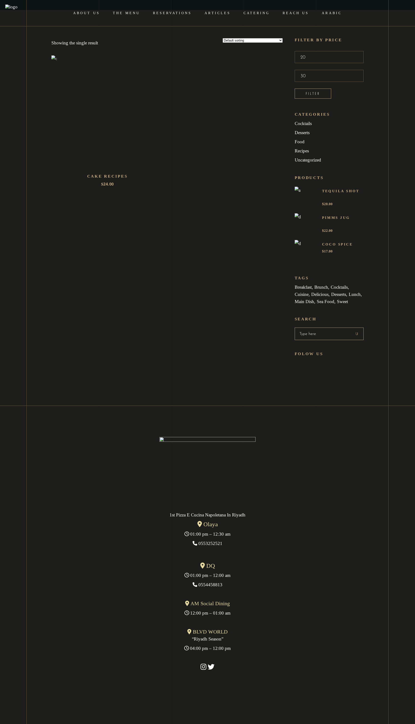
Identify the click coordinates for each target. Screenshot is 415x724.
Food (300, 141)
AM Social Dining (209, 603)
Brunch (321, 287)
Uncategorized (308, 159)
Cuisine (302, 294)
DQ (210, 565)
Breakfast (303, 287)
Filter (313, 93)
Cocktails (303, 123)
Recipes (302, 150)
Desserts (302, 132)
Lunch (355, 294)
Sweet (342, 301)
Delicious (320, 294)
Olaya (210, 524)
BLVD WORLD (209, 632)
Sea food (325, 301)
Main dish (304, 301)
